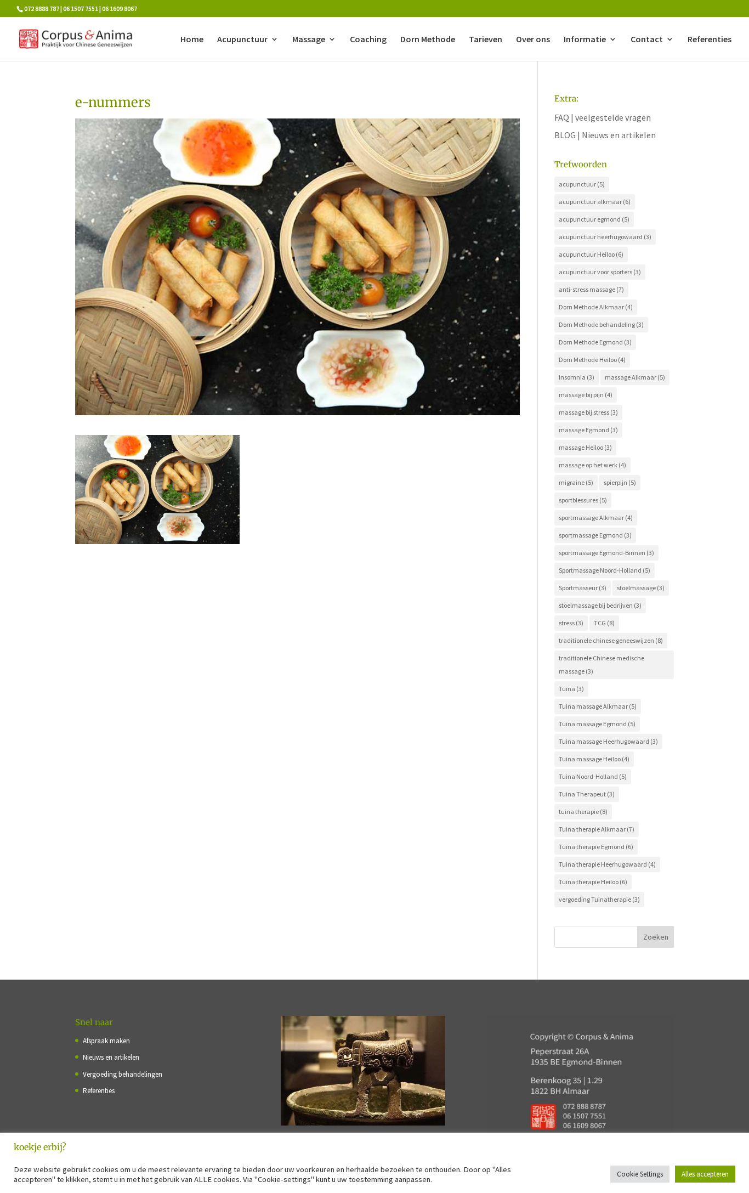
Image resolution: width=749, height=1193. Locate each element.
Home (191, 39)
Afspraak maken (106, 1040)
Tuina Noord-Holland (593, 776)
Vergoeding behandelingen (122, 1074)
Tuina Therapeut (587, 794)
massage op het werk (592, 465)
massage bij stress (588, 412)
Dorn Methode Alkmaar (596, 307)
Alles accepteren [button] (705, 1174)
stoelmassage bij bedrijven (600, 605)
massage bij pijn (585, 395)
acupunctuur (582, 184)
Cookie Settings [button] (640, 1174)
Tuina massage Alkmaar (598, 706)
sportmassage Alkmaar (596, 517)
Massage (308, 39)
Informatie (585, 39)
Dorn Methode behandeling (601, 324)
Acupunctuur (242, 39)
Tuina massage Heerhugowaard (608, 741)
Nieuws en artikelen (111, 1057)
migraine (576, 482)
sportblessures (583, 500)
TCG (604, 623)
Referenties (709, 39)
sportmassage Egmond (595, 535)
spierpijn (620, 482)
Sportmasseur (582, 588)
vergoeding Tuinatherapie (599, 899)
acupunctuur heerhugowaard (605, 237)
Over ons (533, 39)
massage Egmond (588, 430)
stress (571, 623)
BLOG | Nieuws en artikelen (605, 134)
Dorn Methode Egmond (595, 342)
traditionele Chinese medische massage (601, 664)
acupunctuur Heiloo (591, 254)
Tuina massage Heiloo (594, 759)
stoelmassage (641, 588)
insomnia (576, 377)
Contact (647, 39)
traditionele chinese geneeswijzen (611, 640)
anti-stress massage (591, 289)
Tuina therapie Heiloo (593, 882)
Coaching (368, 39)
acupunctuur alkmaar (595, 201)
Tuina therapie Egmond (596, 847)
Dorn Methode (427, 39)
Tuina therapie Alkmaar (596, 829)
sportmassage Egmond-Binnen (606, 553)
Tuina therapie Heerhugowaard (607, 864)
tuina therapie (583, 811)
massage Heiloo (585, 447)
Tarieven (485, 39)
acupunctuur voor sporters (600, 272)
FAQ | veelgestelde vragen (602, 117)
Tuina (571, 689)
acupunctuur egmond (594, 219)
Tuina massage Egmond (597, 724)
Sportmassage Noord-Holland (604, 570)
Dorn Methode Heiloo (592, 359)
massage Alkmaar (635, 377)
